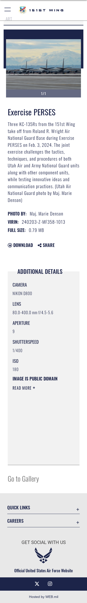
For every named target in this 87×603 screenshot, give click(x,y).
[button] (8, 10)
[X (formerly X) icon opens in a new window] (37, 584)
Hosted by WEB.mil (43, 597)
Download (22, 245)
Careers (15, 520)
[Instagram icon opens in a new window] (50, 584)
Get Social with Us (44, 542)
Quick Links (18, 507)
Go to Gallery (23, 478)
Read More (23, 388)
